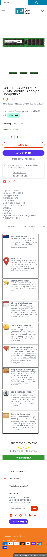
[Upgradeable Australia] (23, 11)
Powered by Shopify (10, 540)
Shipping (18, 104)
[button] (42, 11)
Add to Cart (23, 145)
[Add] (18, 137)
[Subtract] (6, 137)
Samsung (7, 123)
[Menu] (4, 11)
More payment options (23, 159)
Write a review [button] (23, 457)
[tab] (11, 226)
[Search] (37, 2)
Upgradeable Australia (11, 536)
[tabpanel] (23, 331)
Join (34, 508)
